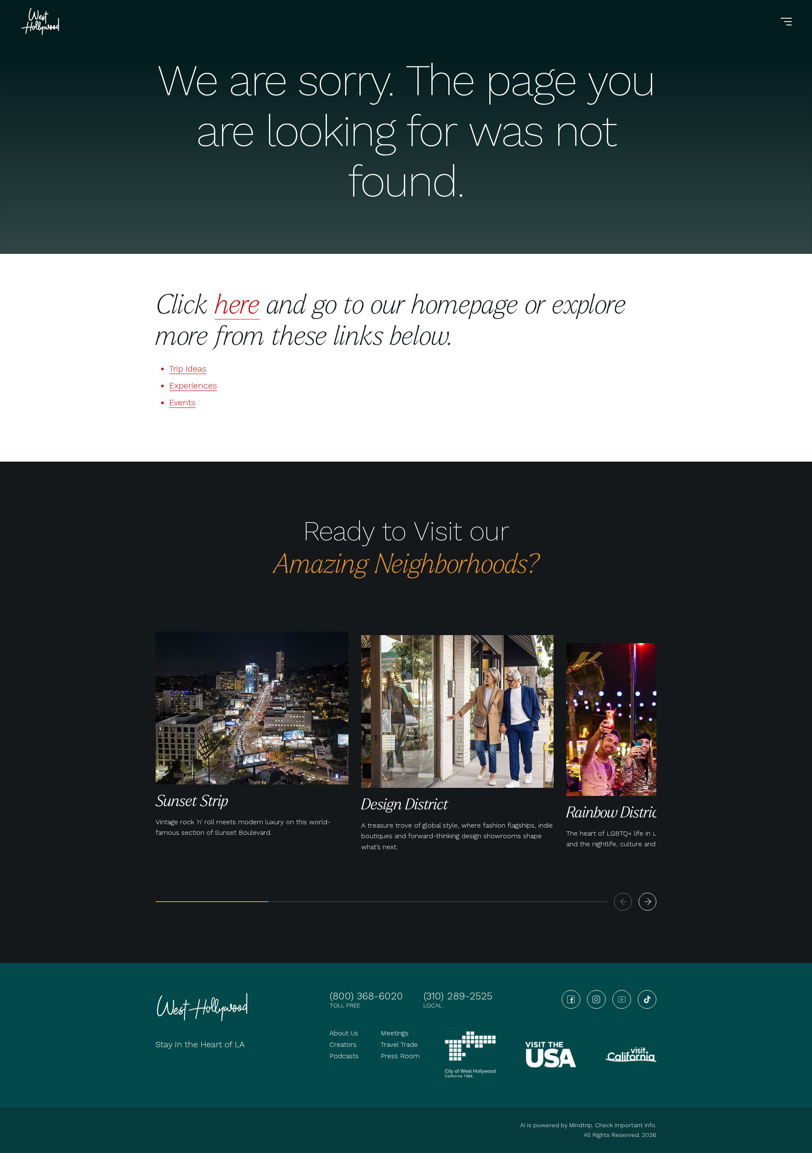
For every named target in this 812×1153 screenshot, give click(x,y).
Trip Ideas (187, 368)
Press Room (400, 1056)
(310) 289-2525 (457, 996)
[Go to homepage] (41, 21)
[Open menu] (786, 21)
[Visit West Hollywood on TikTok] (647, 999)
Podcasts (344, 1056)
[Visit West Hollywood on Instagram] (596, 999)
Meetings (395, 1033)
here (237, 303)
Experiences (193, 385)
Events (182, 402)
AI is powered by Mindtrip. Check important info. (588, 1125)
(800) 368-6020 (366, 996)
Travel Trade (399, 1044)
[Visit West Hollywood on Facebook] (571, 999)
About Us (343, 1033)
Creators (343, 1044)
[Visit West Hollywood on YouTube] (621, 999)
